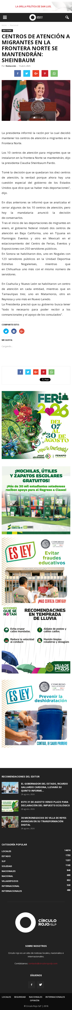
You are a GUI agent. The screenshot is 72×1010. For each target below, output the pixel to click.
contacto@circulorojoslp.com (42, 963)
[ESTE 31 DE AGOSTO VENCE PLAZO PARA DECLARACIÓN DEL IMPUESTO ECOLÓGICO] (10, 806)
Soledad (7, 866)
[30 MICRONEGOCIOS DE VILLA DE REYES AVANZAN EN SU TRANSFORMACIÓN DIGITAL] (10, 822)
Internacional (10, 886)
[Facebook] (31, 984)
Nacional (7, 30)
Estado (6, 856)
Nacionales (9, 871)
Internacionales (12, 890)
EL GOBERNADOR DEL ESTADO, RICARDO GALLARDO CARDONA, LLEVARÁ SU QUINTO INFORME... (44, 787)
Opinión (34, 1000)
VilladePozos (10, 881)
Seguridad (20, 997)
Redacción (11, 66)
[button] (67, 17)
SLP (4, 861)
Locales (6, 851)
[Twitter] (40, 984)
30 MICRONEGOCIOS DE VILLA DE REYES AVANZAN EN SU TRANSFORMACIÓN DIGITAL (43, 821)
